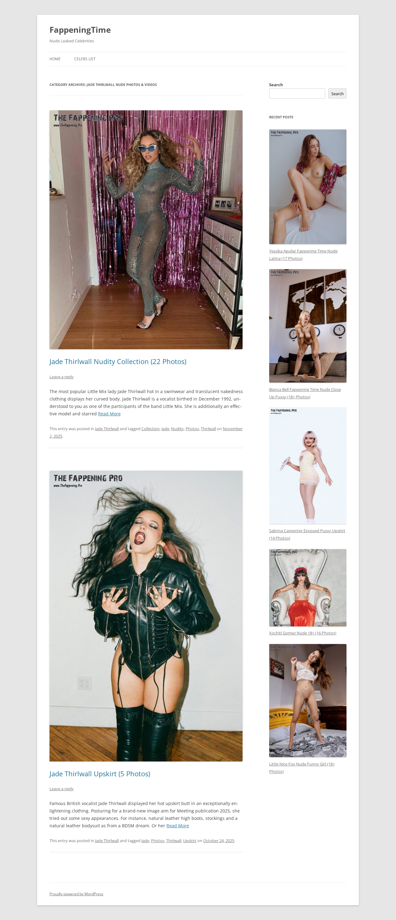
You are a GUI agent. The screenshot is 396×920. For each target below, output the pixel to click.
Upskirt (189, 840)
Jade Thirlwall (107, 428)
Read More (109, 414)
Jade (165, 428)
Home (55, 58)
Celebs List (85, 58)
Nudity (177, 428)
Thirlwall (208, 428)
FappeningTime (80, 29)
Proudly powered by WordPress (76, 894)
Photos (192, 428)
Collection (150, 428)
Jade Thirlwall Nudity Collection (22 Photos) (118, 361)
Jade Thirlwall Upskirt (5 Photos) (100, 773)
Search (276, 84)
